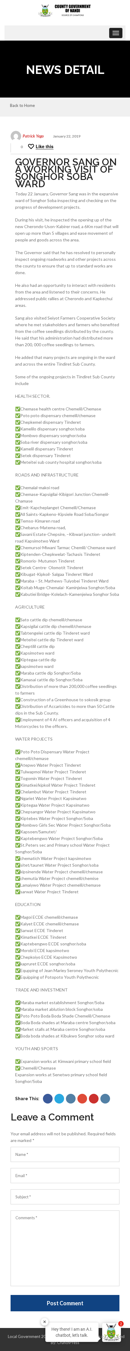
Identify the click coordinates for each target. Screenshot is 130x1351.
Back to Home (22, 106)
